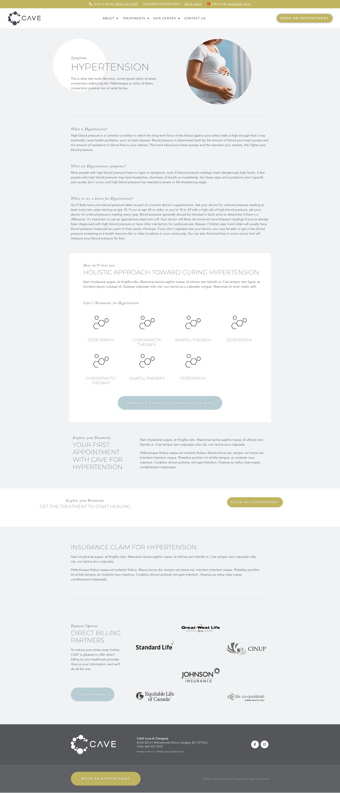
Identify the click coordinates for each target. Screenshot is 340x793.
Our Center (164, 18)
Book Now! (193, 4)
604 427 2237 (154, 746)
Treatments (134, 18)
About (109, 18)
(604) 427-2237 (126, 4)
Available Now (239, 4)
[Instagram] (264, 744)
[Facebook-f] (255, 744)
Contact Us (195, 18)
